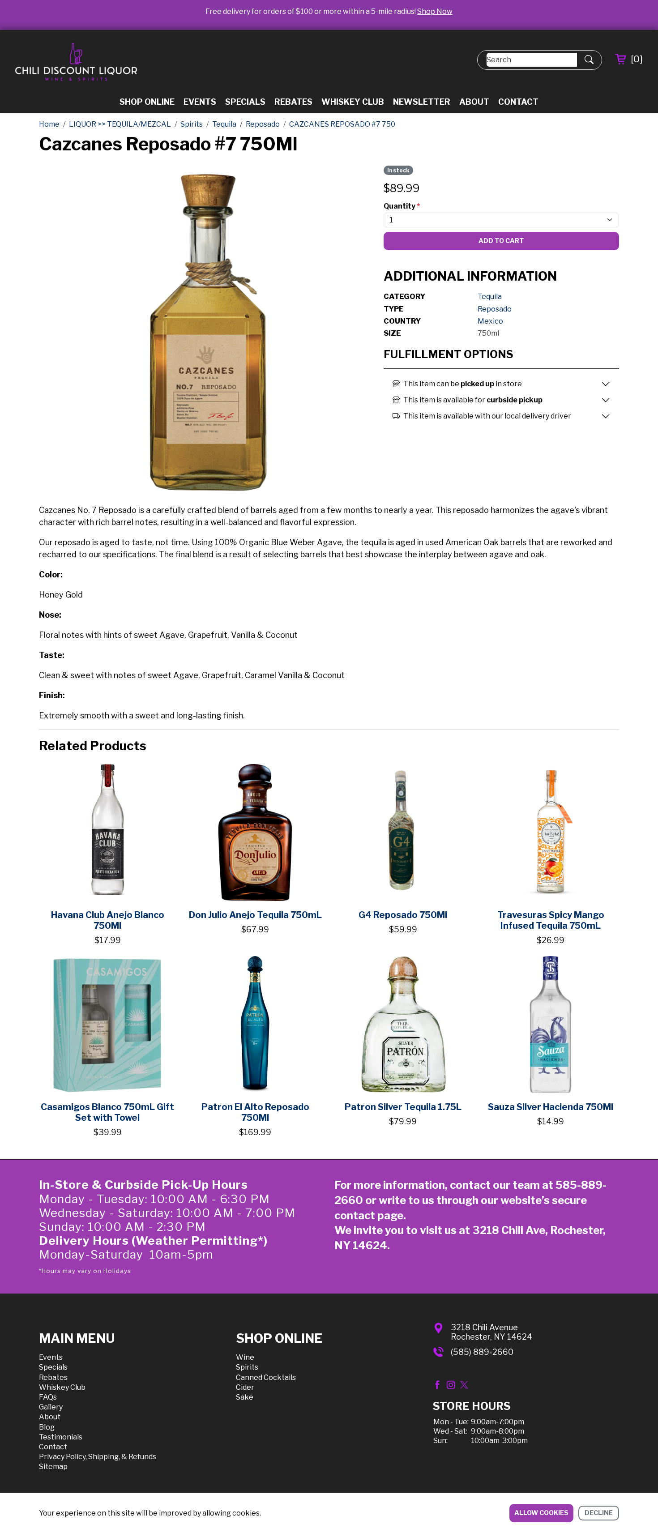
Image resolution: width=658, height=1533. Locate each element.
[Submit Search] (589, 60)
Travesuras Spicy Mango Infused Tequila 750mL (550, 920)
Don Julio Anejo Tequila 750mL (255, 915)
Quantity (402, 206)
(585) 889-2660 (482, 1352)
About (474, 102)
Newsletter (421, 102)
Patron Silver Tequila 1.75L (403, 1107)
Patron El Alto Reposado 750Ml (255, 1112)
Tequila (490, 296)
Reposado (495, 309)
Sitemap (53, 1466)
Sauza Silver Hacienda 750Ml (550, 1107)
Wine (245, 1357)
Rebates (293, 102)
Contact (518, 102)
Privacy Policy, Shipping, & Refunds (97, 1456)
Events (200, 102)
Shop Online (147, 102)
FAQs (48, 1397)
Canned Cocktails (266, 1377)
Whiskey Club (352, 102)
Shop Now (435, 11)
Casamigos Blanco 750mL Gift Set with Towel (107, 1112)
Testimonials (60, 1437)
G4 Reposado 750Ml (403, 915)
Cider (245, 1387)
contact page (368, 1215)
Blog (47, 1427)
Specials (245, 102)
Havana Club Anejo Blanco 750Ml (107, 920)
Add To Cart (501, 240)
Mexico (490, 321)
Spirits (247, 1367)
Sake (244, 1397)
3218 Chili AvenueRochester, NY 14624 (491, 1332)
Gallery (51, 1407)
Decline (599, 1512)
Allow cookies (541, 1512)
